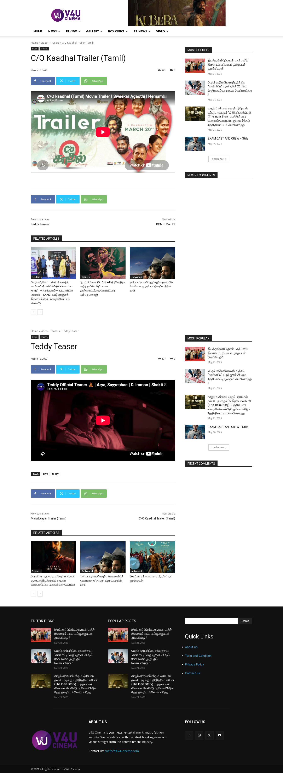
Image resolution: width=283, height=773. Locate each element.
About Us (191, 647)
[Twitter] (209, 735)
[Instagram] (199, 735)
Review (71, 31)
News (52, 31)
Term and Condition (198, 655)
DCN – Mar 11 (165, 224)
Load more (217, 159)
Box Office (116, 31)
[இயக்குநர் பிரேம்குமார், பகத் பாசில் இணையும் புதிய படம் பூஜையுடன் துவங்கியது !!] (195, 66)
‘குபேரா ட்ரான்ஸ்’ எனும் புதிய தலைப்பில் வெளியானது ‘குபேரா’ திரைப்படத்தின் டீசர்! (151, 286)
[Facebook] (189, 735)
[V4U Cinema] (55, 740)
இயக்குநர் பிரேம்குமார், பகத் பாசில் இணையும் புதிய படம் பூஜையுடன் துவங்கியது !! (228, 64)
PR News (140, 31)
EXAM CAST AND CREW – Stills (228, 138)
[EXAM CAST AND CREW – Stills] (195, 144)
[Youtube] (220, 735)
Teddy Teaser (40, 224)
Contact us (192, 673)
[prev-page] (33, 312)
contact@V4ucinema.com (122, 751)
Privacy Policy (194, 664)
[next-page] (40, 312)
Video (160, 31)
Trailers (54, 42)
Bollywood (136, 277)
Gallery (92, 31)
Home (38, 31)
